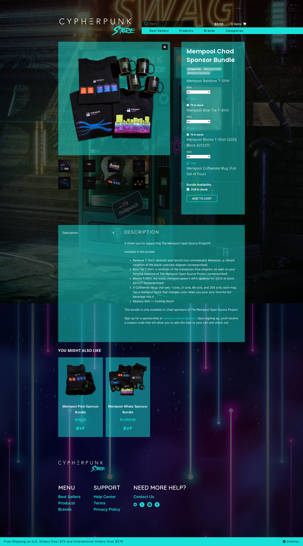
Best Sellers (159, 30)
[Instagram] (149, 504)
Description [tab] (70, 232)
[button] (165, 47)
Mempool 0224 (212, 68)
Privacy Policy (107, 509)
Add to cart (202, 198)
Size (190, 87)
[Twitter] (142, 504)
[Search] (146, 23)
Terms (99, 503)
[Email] (135, 504)
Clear (193, 98)
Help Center (105, 496)
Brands (209, 30)
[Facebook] (157, 504)
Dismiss (293, 541)
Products (186, 30)
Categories (235, 30)
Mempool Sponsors (198, 72)
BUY (80, 429)
